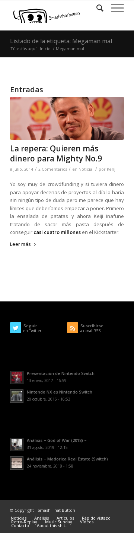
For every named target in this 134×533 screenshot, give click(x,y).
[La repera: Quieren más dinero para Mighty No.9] (67, 118)
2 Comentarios (52, 169)
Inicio (45, 48)
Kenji (112, 169)
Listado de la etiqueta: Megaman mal (61, 41)
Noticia (85, 169)
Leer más (20, 244)
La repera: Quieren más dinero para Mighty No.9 (56, 153)
